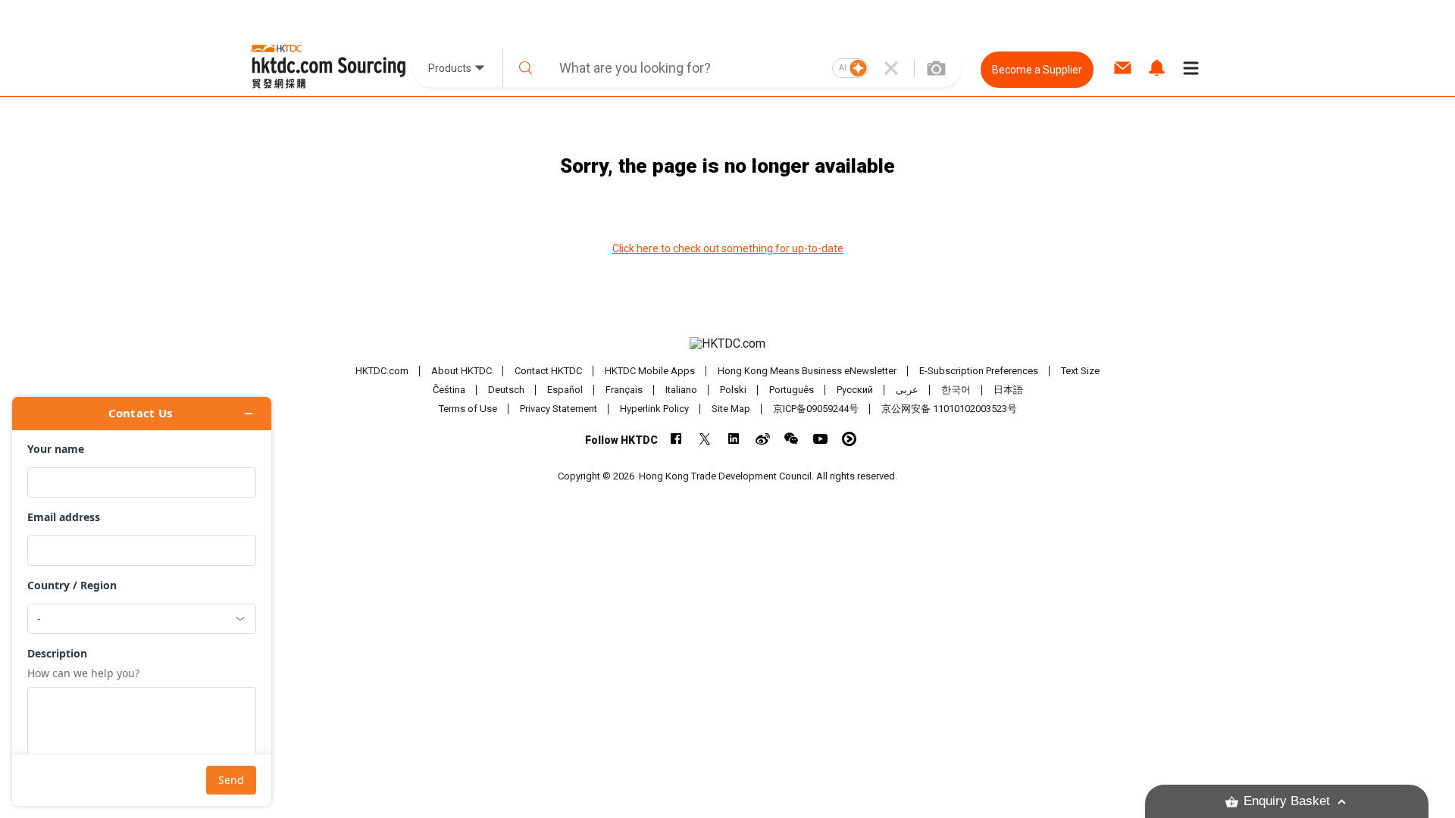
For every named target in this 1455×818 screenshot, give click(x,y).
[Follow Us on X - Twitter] (705, 439)
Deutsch (506, 389)
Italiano (681, 389)
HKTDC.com (381, 370)
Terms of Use (468, 408)
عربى (907, 389)
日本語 (1008, 389)
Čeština (449, 389)
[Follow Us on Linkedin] (734, 439)
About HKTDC (461, 370)
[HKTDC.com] (727, 344)
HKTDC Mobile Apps (650, 370)
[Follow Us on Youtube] (820, 439)
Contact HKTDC (548, 370)
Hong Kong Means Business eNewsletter (807, 370)
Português (791, 389)
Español (565, 389)
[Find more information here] (141, 601)
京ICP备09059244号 (816, 408)
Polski (733, 389)
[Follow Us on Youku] (849, 439)
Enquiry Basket (1287, 801)
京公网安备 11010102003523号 (949, 408)
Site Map (731, 408)
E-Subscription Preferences (978, 370)
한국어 (956, 389)
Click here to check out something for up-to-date (727, 248)
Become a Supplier (1037, 70)
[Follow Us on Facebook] (676, 439)
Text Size (1080, 370)
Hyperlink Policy (654, 408)
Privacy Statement (558, 408)
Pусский (855, 389)
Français (624, 389)
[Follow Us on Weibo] (763, 439)
